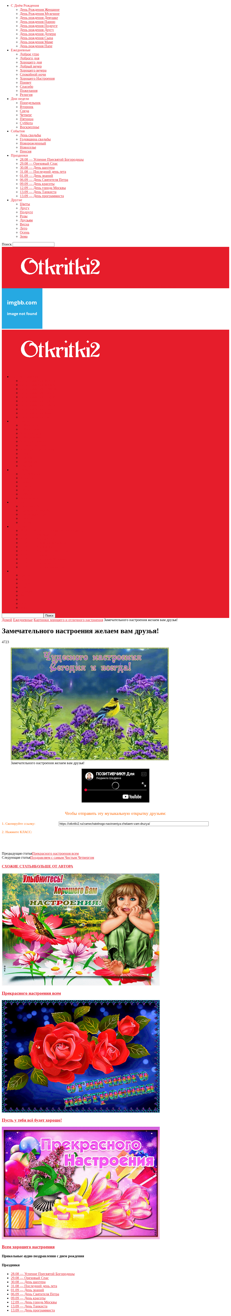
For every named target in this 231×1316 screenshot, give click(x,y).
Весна (24, 224)
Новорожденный (33, 143)
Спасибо (26, 86)
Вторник (26, 107)
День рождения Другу (37, 30)
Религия (26, 95)
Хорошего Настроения (37, 78)
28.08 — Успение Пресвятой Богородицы (52, 159)
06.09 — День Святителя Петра (44, 180)
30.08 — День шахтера (37, 167)
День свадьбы (30, 135)
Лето (23, 228)
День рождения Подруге (39, 26)
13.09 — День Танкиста (38, 192)
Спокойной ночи (33, 74)
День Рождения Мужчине (40, 14)
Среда (24, 111)
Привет (25, 82)
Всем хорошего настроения (28, 1246)
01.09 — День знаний (36, 176)
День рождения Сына (36, 38)
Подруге (26, 212)
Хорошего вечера (33, 70)
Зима (24, 236)
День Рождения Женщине (40, 9)
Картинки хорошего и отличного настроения (68, 620)
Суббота (26, 123)
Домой (7, 620)
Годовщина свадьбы (35, 139)
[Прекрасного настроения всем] (81, 984)
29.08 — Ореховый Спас (39, 163)
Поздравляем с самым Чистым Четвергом (62, 857)
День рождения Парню (37, 22)
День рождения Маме (36, 42)
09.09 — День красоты (37, 184)
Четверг (26, 115)
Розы (24, 216)
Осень (24, 232)
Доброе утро (29, 54)
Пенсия (25, 151)
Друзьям (26, 220)
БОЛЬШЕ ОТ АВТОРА (54, 866)
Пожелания (28, 90)
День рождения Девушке (39, 18)
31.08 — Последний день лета (43, 172)
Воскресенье (29, 127)
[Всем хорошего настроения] (81, 1238)
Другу (24, 208)
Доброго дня (29, 58)
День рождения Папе (36, 46)
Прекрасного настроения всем (55, 853)
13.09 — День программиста (42, 196)
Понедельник (30, 103)
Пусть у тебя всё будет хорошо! (32, 1120)
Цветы (25, 204)
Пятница (26, 119)
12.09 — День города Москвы (43, 188)
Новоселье (28, 147)
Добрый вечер (31, 66)
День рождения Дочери (38, 34)
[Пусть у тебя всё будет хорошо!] (81, 1111)
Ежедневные (23, 620)
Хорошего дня (31, 62)
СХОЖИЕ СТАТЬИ (18, 866)
